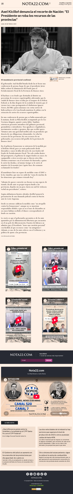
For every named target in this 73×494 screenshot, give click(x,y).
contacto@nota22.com (36, 483)
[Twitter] (31, 474)
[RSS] (45, 474)
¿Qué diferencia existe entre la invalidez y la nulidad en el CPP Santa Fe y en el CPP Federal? (17, 431)
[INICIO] (36, 4)
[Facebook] (27, 474)
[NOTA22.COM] (36, 477)
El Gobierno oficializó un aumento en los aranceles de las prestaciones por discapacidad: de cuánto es (17, 455)
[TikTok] (41, 474)
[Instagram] (38, 474)
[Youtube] (34, 474)
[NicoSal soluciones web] (36, 489)
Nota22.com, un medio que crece (65, 78)
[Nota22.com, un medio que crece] (54, 79)
